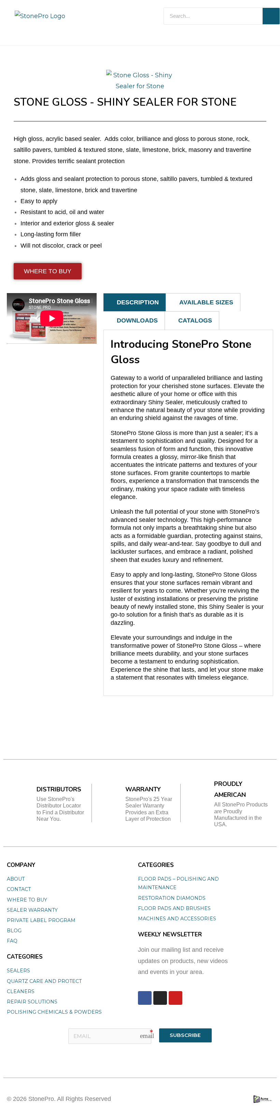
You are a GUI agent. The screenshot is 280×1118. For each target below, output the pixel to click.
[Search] (271, 16)
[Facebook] (145, 998)
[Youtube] (175, 998)
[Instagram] (160, 998)
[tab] (134, 302)
